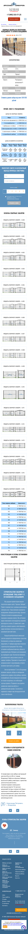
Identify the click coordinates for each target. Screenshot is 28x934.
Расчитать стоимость (14, 19)
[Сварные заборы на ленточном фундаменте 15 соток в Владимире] (14, 47)
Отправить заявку (14, 203)
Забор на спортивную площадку (5, 881)
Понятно (5, 926)
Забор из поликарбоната (19, 867)
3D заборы (5, 875)
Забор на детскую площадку (7, 878)
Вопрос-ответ (6, 901)
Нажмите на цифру (14, 187)
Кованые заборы (19, 873)
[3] (16, 191)
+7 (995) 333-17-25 (14, 14)
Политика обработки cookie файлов (14, 929)
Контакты (5, 905)
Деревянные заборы (18, 863)
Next (19, 733)
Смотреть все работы (14, 741)
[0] (5, 191)
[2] (12, 191)
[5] (23, 191)
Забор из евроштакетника (6, 872)
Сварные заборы (19, 871)
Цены (3, 895)
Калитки (17, 878)
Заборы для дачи (7, 863)
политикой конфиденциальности (14, 924)
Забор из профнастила (6, 865)
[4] (20, 191)
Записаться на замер (21, 909)
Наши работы (6, 897)
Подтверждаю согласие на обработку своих (14, 197)
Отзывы (4, 899)
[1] (8, 191)
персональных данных (13, 199)
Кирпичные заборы (20, 869)
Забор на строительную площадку (6, 886)
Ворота (17, 876)
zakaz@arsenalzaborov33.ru (14, 913)
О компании (5, 903)
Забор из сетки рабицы (6, 869)
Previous (8, 733)
